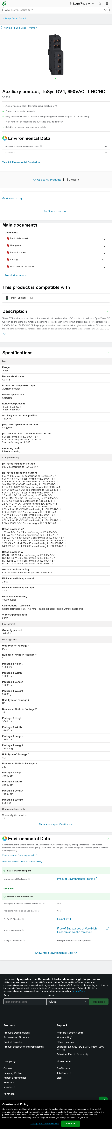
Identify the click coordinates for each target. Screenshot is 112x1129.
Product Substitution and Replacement (24, 1046)
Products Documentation (17, 1032)
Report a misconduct (15, 1077)
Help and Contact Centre (70, 1032)
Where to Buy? (64, 1037)
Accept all (70, 1123)
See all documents (16, 275)
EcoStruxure (63, 1068)
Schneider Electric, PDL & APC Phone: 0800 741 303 (80, 1048)
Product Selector (13, 1042)
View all (20, 27)
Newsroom (9, 1082)
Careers (8, 1068)
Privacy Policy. (78, 991)
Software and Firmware (16, 1037)
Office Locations (65, 1042)
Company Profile (13, 1073)
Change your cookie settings (44, 1123)
